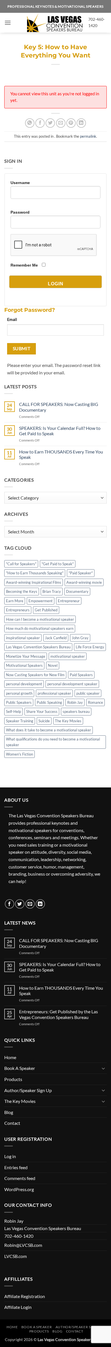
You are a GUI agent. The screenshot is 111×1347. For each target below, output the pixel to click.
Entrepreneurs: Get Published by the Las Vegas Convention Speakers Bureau (58, 1014)
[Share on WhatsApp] (29, 123)
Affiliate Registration (24, 1296)
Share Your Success (41, 711)
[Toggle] (103, 1068)
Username (20, 182)
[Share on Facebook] (40, 123)
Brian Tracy (51, 591)
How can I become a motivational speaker (40, 619)
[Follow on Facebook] (9, 904)
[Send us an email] (30, 904)
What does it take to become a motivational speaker (48, 730)
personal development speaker (72, 684)
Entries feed (16, 1167)
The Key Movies (68, 721)
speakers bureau (76, 711)
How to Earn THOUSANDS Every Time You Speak (61, 454)
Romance (95, 702)
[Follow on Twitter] (19, 904)
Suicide (44, 721)
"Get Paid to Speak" (58, 564)
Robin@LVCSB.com (23, 1245)
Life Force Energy (90, 647)
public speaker (88, 693)
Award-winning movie (84, 582)
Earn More (14, 601)
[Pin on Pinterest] (71, 123)
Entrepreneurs (18, 610)
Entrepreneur (69, 601)
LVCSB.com (15, 1256)
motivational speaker (67, 656)
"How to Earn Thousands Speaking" (34, 573)
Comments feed (19, 1178)
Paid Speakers (81, 675)
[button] (7, 23)
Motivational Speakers (24, 665)
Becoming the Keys (21, 591)
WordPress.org (19, 1189)
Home (10, 1057)
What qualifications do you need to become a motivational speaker (53, 742)
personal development (24, 684)
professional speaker (54, 693)
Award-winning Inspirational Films (33, 582)
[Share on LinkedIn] (81, 123)
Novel (52, 665)
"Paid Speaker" (81, 573)
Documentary (77, 591)
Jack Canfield (56, 638)
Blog (8, 1112)
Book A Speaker (19, 1068)
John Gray (80, 638)
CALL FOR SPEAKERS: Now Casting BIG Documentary (58, 406)
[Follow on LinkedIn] (40, 904)
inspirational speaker (23, 638)
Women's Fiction (19, 754)
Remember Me (24, 265)
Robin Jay (75, 702)
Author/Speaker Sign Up (28, 1090)
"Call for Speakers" (21, 564)
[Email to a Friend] (60, 123)
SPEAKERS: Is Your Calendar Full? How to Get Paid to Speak (59, 430)
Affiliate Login (18, 1307)
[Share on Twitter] (50, 123)
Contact (12, 1123)
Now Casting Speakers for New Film (35, 675)
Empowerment (40, 601)
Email (12, 319)
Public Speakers (19, 702)
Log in (10, 1156)
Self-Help (13, 711)
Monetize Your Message (25, 656)
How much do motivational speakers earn (39, 628)
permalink (88, 136)
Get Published (46, 610)
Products (13, 1079)
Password (20, 212)
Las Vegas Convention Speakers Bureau (38, 647)
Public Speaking (49, 702)
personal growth (19, 693)
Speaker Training (19, 721)
